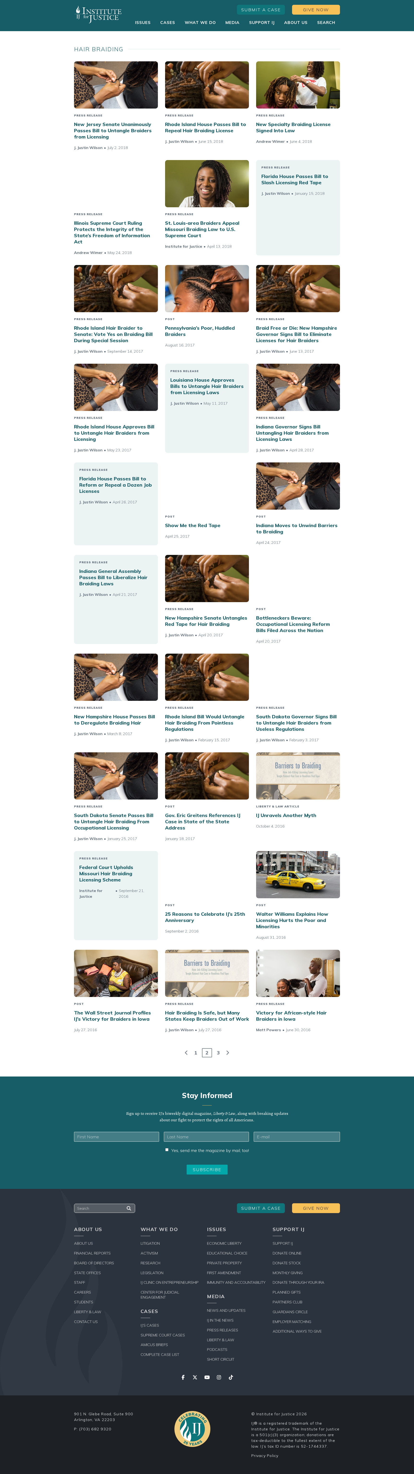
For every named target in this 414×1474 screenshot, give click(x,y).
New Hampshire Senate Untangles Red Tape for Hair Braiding (206, 621)
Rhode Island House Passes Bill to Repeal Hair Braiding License (205, 127)
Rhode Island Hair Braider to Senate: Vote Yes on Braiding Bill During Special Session (113, 334)
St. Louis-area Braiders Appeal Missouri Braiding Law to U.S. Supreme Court (202, 229)
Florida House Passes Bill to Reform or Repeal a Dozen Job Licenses (115, 485)
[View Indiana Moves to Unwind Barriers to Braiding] (298, 486)
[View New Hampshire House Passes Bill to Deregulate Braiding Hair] (116, 677)
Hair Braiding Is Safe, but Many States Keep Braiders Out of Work (207, 1016)
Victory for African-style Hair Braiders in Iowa (291, 1016)
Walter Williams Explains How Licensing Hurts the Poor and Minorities (292, 920)
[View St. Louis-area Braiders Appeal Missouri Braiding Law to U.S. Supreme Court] (207, 183)
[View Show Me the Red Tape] (207, 486)
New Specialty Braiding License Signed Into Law (293, 127)
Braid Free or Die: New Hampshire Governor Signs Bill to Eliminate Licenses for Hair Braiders (296, 334)
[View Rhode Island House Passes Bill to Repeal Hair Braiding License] (207, 85)
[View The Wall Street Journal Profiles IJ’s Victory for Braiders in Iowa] (116, 973)
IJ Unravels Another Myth (286, 815)
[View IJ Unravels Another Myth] (298, 776)
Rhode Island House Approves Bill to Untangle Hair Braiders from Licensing (114, 433)
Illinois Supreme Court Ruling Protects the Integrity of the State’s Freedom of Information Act (112, 232)
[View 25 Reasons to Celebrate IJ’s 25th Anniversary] (207, 874)
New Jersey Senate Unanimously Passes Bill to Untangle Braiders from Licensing (113, 130)
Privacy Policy (265, 1455)
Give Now (316, 9)
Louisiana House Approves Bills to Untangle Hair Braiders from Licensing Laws (207, 386)
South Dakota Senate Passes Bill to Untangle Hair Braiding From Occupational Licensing (113, 821)
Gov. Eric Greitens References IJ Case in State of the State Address (202, 821)
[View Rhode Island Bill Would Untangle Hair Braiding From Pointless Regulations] (207, 677)
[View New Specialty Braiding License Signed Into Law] (298, 85)
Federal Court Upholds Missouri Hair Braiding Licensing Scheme (106, 873)
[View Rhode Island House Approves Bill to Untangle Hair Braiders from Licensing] (116, 387)
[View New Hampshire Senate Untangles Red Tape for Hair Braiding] (207, 578)
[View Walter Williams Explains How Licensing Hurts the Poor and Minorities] (298, 874)
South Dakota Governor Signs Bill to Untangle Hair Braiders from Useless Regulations (296, 723)
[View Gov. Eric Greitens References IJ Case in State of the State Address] (207, 776)
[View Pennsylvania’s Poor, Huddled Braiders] (207, 288)
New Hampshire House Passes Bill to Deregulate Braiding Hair (114, 720)
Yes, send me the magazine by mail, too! (210, 1150)
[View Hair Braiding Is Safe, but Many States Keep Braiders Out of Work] (207, 973)
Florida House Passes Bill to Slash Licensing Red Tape (294, 179)
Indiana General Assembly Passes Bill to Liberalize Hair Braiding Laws (113, 577)
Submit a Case (261, 9)
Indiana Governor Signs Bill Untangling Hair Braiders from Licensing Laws (292, 433)
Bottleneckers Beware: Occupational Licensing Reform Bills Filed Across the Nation (293, 624)
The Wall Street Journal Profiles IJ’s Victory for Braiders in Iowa (112, 1016)
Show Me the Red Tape (192, 525)
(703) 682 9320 (95, 1429)
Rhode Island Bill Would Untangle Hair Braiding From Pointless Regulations (204, 723)
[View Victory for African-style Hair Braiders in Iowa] (298, 973)
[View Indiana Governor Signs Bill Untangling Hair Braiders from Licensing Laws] (298, 387)
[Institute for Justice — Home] (98, 14)
